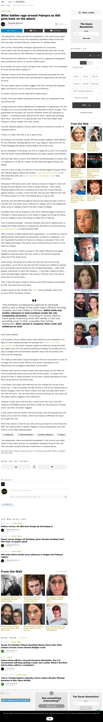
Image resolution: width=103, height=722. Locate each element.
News (20, 523)
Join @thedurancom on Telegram (16, 700)
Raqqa (17, 451)
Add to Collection (46, 434)
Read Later (9, 434)
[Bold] (11, 497)
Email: (86, 31)
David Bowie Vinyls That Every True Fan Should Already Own (56, 628)
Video (19, 642)
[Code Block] (31, 497)
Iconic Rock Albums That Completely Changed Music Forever (11, 599)
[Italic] (14, 497)
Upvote (16, 467)
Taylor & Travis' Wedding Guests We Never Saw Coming (33, 628)
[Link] (33, 497)
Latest (14, 523)
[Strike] (19, 497)
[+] (39, 497)
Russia (62, 451)
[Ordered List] (22, 497)
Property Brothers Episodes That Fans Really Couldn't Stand (86, 346)
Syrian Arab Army (44, 451)
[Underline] (17, 497)
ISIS (11, 453)
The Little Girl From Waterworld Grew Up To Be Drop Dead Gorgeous (86, 235)
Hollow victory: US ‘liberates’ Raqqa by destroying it (26, 526)
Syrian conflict (28, 451)
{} (36, 497)
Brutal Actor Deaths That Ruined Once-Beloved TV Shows (86, 291)
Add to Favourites (27, 434)
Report (62, 434)
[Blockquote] (28, 497)
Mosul (55, 451)
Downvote (52, 467)
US (3, 451)
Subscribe (86, 38)
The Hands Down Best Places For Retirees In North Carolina (77, 199)
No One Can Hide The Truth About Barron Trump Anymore (32, 599)
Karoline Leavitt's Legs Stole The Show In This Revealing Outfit (78, 146)
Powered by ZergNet (62, 571)
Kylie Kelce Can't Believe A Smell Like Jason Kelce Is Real (86, 318)
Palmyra (9, 451)
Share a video (88, 13)
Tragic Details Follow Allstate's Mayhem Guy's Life (86, 263)
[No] (54, 718)
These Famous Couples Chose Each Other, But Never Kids (10, 628)
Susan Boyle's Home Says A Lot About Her (93, 198)
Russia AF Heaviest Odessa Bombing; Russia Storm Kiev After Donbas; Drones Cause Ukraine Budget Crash (31, 646)
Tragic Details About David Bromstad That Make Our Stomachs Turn (77, 173)
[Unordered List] (25, 497)
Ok (50, 719)
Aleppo (5, 453)
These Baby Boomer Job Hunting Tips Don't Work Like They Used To (93, 147)
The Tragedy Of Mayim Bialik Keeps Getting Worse (55, 599)
